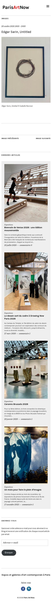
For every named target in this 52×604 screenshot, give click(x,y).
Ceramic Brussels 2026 (16, 404)
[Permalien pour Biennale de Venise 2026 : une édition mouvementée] (26, 193)
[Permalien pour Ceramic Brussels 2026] (26, 370)
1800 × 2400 (20, 26)
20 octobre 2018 (7, 26)
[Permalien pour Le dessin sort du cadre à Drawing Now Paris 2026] (26, 281)
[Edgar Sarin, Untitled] (26, 101)
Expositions (8, 225)
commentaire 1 (24, 333)
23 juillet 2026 (10, 245)
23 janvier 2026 (11, 419)
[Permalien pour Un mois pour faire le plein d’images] (26, 455)
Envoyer (9, 552)
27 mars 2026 (10, 333)
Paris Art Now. (29, 598)
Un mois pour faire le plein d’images (22, 489)
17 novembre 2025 (11, 505)
